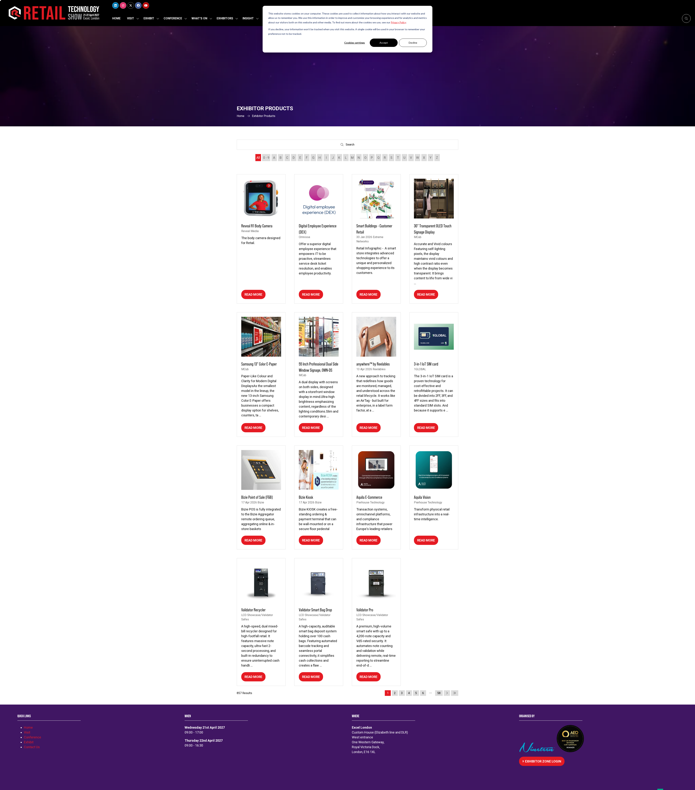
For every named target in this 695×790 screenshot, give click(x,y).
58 (439, 693)
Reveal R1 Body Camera (256, 225)
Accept (384, 42)
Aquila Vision (422, 497)
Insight (248, 18)
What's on (199, 18)
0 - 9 (266, 157)
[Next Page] (447, 693)
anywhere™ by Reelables (373, 364)
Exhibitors (225, 18)
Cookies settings (354, 42)
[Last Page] (454, 693)
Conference (173, 18)
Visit (130, 18)
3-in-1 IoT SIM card (426, 364)
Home (116, 18)
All (258, 157)
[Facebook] (138, 5)
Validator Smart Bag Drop (315, 609)
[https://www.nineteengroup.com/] (538, 751)
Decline (413, 42)
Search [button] (351, 145)
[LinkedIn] (115, 5)
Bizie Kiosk (306, 497)
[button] (686, 18)
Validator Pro (364, 609)
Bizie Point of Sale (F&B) (257, 497)
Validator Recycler (253, 609)
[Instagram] (123, 5)
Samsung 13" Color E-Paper (259, 364)
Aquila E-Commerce (369, 497)
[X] (130, 5)
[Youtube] (146, 5)
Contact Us (32, 747)
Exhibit (149, 18)
